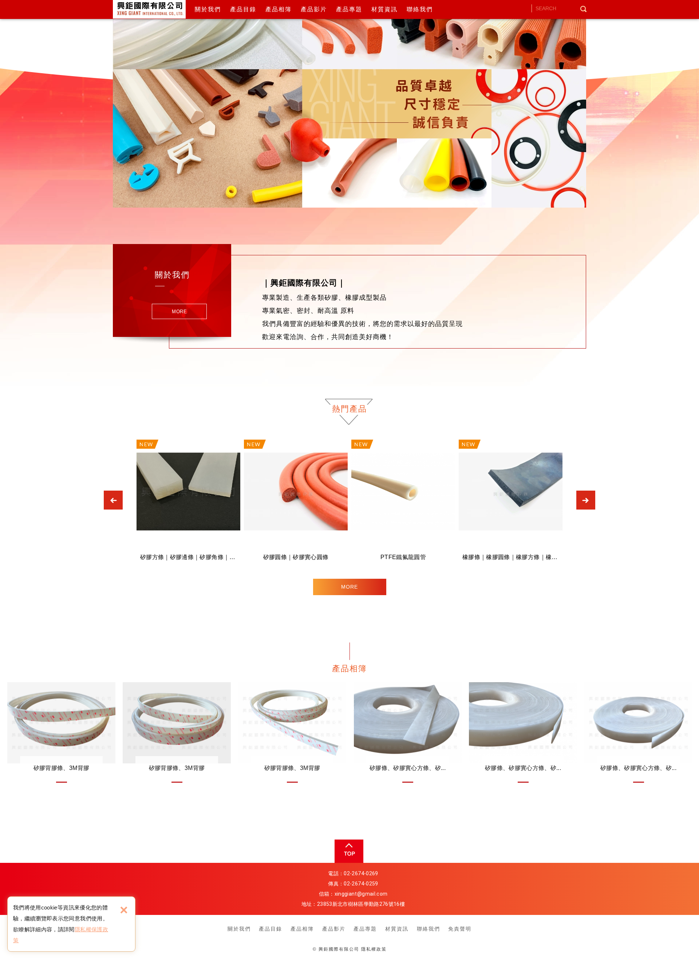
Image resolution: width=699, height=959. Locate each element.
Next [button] (585, 500)
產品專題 (349, 9)
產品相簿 (278, 9)
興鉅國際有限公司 (151, 9)
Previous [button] (113, 500)
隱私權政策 (374, 949)
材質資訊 (384, 9)
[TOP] (348, 851)
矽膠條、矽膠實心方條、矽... (408, 732)
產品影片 (314, 9)
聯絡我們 (420, 9)
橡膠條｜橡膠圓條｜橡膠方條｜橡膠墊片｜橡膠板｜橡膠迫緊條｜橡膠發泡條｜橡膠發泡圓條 (510, 503)
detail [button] (179, 311)
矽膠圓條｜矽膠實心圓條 (296, 503)
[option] (349, 104)
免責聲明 (459, 929)
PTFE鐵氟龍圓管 (403, 503)
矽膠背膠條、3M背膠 (61, 732)
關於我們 (208, 9)
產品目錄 (243, 9)
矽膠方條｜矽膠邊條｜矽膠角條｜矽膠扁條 (188, 503)
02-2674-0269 (361, 873)
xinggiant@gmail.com (361, 894)
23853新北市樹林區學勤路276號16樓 (361, 904)
